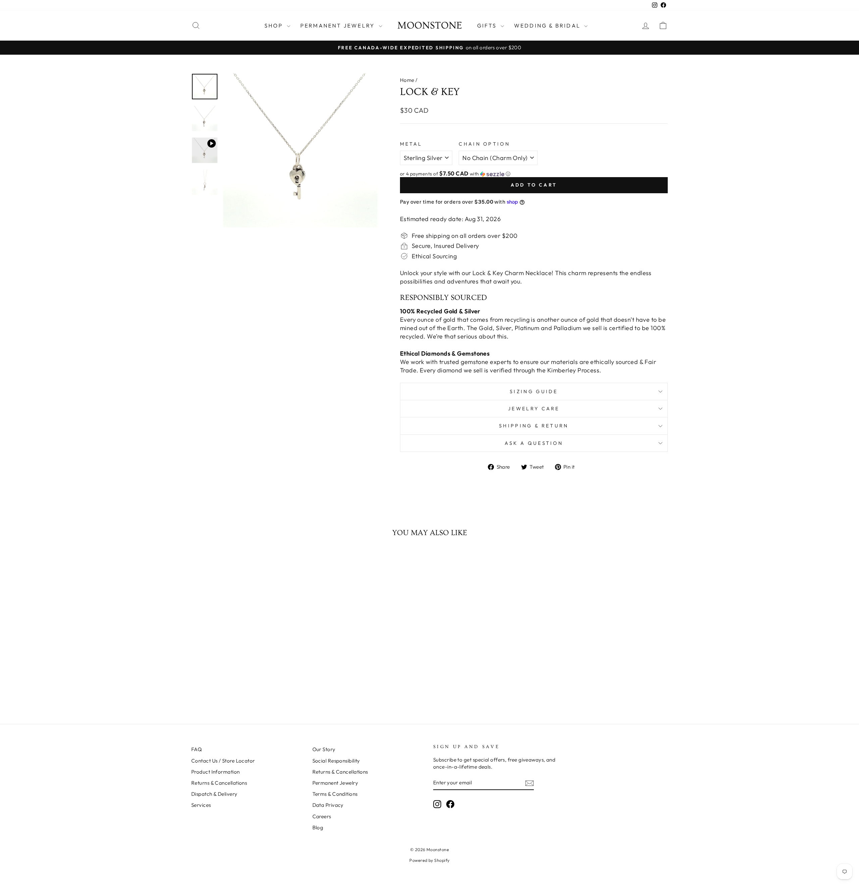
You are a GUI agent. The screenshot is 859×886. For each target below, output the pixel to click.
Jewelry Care (534, 409)
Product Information (215, 772)
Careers (321, 816)
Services (201, 805)
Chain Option (484, 144)
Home (407, 80)
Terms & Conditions (335, 794)
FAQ (196, 749)
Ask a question (534, 443)
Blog (317, 827)
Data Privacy (328, 805)
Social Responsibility (336, 761)
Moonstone (429, 25)
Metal (411, 144)
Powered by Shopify (429, 860)
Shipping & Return (533, 426)
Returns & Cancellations (219, 783)
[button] (534, 173)
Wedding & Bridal (548, 25)
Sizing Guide (534, 391)
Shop (274, 25)
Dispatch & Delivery (214, 794)
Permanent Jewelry (338, 25)
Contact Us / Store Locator (223, 761)
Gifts (488, 25)
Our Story (324, 749)
